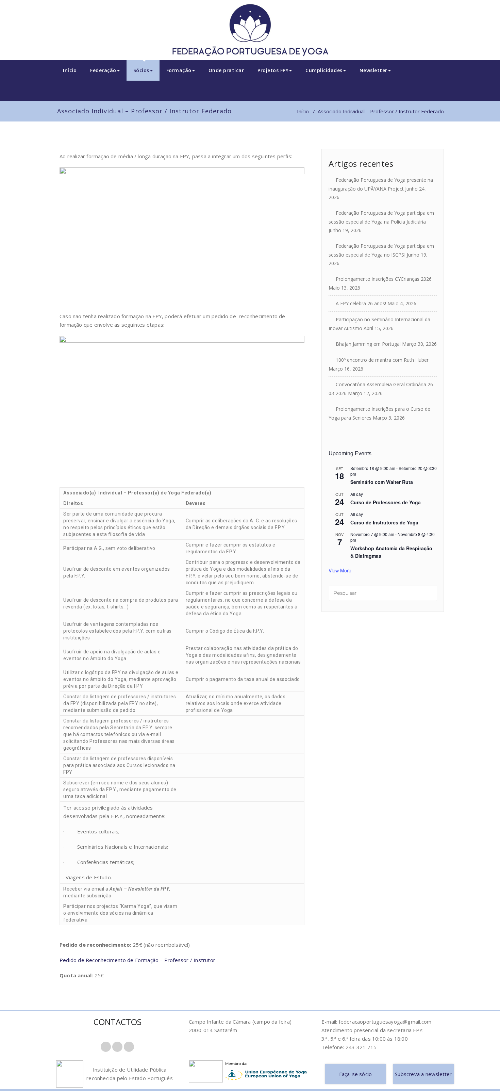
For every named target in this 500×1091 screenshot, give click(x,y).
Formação (178, 70)
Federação (103, 70)
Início (70, 70)
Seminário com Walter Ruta (381, 481)
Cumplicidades (324, 70)
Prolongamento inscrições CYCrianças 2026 (384, 279)
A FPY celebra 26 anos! (361, 303)
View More (340, 570)
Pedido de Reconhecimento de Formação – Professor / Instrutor (137, 960)
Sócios (141, 70)
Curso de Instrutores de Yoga (384, 522)
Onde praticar (226, 70)
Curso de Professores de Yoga (385, 502)
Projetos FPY (272, 70)
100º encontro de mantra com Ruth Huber (382, 360)
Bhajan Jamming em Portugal (368, 344)
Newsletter (373, 70)
